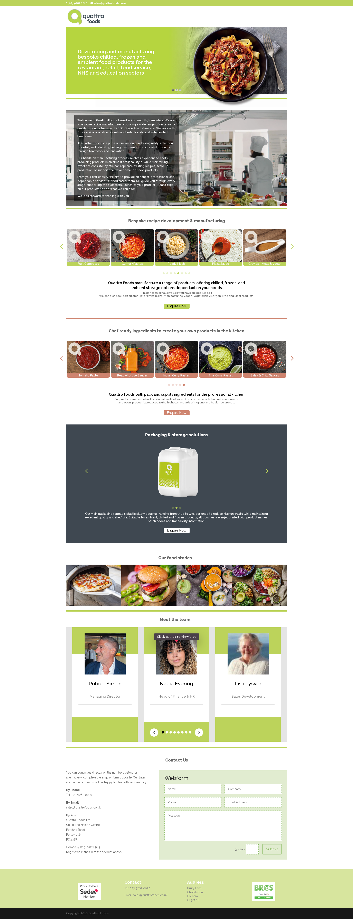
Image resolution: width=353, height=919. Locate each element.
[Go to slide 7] (186, 273)
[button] (61, 246)
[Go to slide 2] (167, 273)
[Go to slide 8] (189, 273)
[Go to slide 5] (178, 273)
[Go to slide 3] (171, 273)
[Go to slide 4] (175, 273)
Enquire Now (176, 306)
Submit (272, 849)
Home (282, 16)
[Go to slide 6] (182, 273)
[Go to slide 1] (164, 273)
